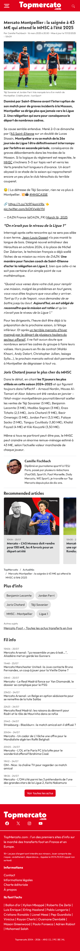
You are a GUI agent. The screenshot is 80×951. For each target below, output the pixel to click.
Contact (9, 875)
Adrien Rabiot (65, 924)
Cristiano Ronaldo (16, 914)
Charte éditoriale (16, 885)
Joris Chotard (16, 604)
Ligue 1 (43, 614)
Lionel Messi (40, 914)
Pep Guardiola (61, 914)
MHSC (8, 162)
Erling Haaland (33, 910)
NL (63, 939)
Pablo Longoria (57, 910)
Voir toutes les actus (40, 793)
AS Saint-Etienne (22, 133)
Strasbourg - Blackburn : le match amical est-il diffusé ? (40, 724)
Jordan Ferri (46, 595)
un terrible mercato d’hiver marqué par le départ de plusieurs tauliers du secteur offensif (35, 334)
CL (50, 939)
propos (11, 889)
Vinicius (9, 919)
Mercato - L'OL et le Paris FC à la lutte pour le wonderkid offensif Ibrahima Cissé (33, 752)
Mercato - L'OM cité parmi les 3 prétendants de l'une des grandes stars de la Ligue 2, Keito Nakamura (38, 781)
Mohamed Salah (16, 929)
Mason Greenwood (17, 924)
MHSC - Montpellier (20, 614)
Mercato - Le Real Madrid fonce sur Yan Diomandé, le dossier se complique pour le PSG (39, 683)
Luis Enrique (12, 910)
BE (59, 939)
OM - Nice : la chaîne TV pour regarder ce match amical (35, 766)
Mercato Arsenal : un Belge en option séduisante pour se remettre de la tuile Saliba (39, 697)
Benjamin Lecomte (19, 595)
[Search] (73, 6)
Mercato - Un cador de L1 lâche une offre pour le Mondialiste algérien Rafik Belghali (35, 737)
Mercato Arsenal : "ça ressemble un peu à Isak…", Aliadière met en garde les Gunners (35, 654)
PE (54, 939)
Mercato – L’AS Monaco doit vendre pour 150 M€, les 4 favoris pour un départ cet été (31, 547)
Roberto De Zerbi (59, 905)
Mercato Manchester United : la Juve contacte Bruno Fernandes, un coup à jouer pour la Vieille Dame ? (38, 668)
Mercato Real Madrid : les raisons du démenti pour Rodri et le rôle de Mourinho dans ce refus (36, 712)
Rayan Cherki (26, 919)
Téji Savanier (39, 604)
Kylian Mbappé (33, 905)
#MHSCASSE (38, 194)
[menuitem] (73, 6)
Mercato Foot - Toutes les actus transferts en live (38, 628)
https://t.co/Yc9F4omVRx (26, 204)
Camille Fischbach (38, 461)
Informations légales (18, 880)
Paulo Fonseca (43, 924)
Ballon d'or (13, 905)
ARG (45, 939)
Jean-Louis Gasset (35, 237)
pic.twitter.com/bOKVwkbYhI (24, 209)
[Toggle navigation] (7, 6)
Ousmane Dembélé (51, 919)
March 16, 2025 (57, 217)
